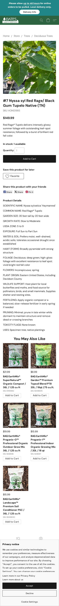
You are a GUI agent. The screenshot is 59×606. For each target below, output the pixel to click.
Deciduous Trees (43, 35)
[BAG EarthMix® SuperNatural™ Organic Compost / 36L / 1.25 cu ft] (15, 355)
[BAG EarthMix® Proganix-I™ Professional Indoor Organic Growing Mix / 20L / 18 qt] (43, 415)
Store (17, 35)
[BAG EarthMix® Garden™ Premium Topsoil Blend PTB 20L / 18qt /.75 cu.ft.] (43, 355)
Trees (27, 35)
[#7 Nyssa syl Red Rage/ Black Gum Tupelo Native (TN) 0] (29, 67)
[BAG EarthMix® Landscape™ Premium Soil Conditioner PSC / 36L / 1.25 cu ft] (15, 478)
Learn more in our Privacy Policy (18, 575)
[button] (29, 12)
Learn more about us (12, 579)
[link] (29, 601)
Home (6, 35)
